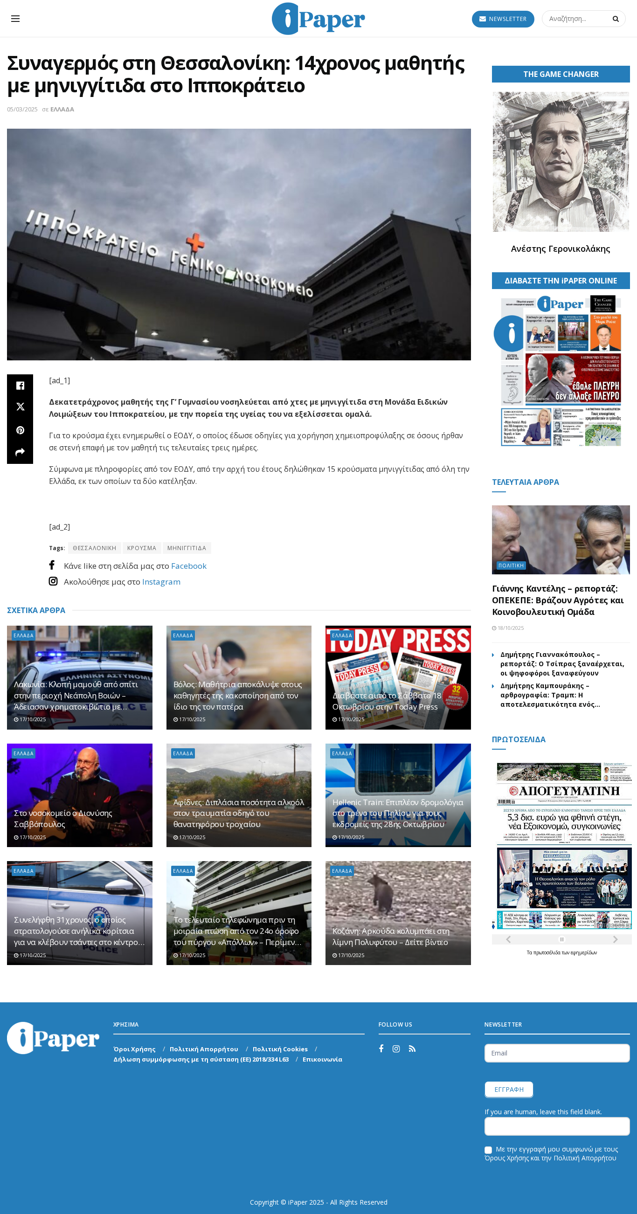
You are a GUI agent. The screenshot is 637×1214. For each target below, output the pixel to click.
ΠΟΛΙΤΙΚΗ (511, 565)
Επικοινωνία (322, 1059)
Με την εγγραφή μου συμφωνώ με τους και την (551, 1153)
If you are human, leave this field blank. (543, 1111)
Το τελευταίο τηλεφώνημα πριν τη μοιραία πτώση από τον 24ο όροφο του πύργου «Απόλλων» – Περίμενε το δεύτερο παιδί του (236, 930)
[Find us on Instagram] (396, 1049)
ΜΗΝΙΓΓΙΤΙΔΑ (187, 548)
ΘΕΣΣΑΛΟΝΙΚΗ (95, 548)
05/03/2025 (22, 109)
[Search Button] (617, 18)
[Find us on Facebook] (381, 1049)
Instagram (161, 581)
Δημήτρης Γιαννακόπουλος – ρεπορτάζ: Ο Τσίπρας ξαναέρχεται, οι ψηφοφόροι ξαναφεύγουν (562, 663)
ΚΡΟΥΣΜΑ (142, 548)
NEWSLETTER (507, 19)
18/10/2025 (510, 627)
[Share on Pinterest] (20, 430)
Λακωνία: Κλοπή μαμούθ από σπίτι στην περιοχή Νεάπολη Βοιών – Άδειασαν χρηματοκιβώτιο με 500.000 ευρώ (76, 695)
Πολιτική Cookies (280, 1049)
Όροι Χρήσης (134, 1049)
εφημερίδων (584, 952)
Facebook (189, 565)
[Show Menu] (15, 18)
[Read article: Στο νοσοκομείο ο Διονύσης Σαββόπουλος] (79, 796)
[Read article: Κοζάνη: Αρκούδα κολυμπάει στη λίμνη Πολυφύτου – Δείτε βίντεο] (398, 913)
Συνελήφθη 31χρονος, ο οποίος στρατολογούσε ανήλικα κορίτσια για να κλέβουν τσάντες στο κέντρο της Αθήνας (76, 930)
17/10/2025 (32, 719)
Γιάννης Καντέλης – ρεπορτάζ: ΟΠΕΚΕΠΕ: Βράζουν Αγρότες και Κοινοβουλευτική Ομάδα (558, 600)
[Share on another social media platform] (20, 452)
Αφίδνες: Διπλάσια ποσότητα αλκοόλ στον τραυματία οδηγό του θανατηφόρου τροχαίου (238, 813)
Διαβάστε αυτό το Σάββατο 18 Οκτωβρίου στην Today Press (387, 701)
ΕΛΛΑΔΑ (62, 109)
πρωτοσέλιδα (547, 952)
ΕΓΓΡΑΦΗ (509, 1089)
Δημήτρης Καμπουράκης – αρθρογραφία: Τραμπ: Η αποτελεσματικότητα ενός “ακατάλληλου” (547, 695)
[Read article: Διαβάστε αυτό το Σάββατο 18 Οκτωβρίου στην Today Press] (398, 678)
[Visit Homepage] (318, 18)
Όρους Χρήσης (507, 1157)
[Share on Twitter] (20, 408)
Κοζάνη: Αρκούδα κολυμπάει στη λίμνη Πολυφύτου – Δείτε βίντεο (391, 936)
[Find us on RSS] (412, 1049)
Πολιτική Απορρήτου (204, 1049)
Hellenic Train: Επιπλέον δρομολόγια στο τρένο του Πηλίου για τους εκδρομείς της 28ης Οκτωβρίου (398, 813)
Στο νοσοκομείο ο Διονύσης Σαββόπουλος (63, 818)
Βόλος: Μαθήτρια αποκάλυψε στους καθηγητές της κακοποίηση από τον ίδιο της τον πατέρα (237, 695)
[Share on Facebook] (20, 385)
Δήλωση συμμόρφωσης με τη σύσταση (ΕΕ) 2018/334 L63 (201, 1059)
